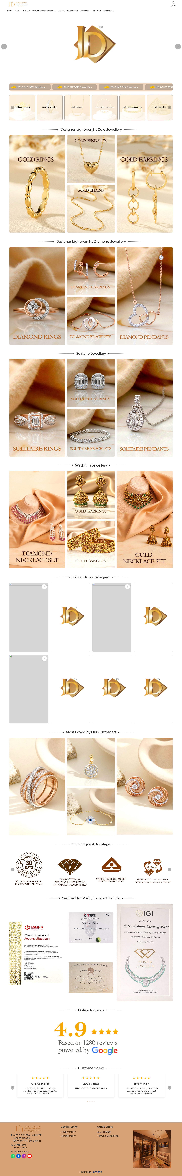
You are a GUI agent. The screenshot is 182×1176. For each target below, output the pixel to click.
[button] (178, 46)
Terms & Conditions (107, 1136)
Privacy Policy (68, 1132)
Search (173, 6)
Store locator (21, 1151)
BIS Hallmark (104, 1132)
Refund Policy (68, 1136)
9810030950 (20, 1147)
